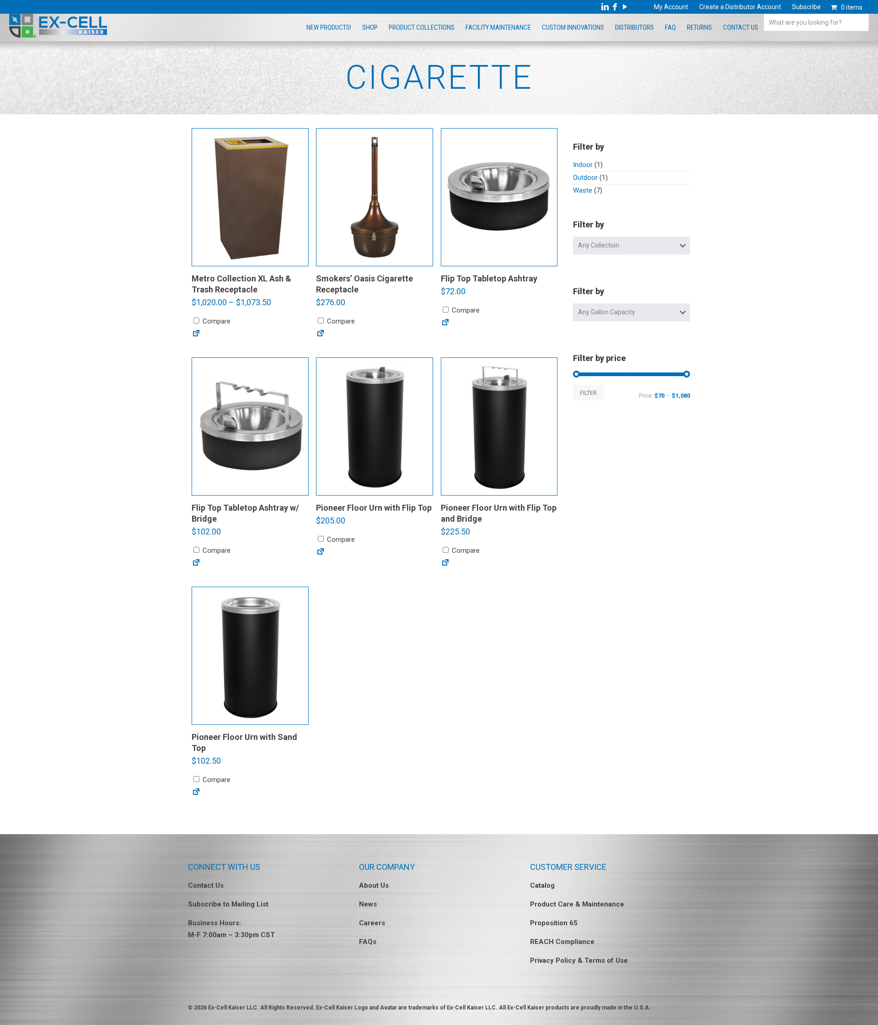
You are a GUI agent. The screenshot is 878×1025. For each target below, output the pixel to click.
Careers (372, 923)
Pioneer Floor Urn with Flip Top (374, 507)
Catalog (542, 885)
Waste (582, 190)
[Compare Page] (196, 335)
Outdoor (585, 177)
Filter (588, 392)
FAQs (367, 942)
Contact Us (206, 885)
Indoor (583, 165)
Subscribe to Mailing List (228, 904)
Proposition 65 (554, 923)
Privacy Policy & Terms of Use (579, 960)
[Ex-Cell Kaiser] (58, 35)
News (368, 904)
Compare (215, 321)
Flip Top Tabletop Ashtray (489, 278)
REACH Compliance (562, 942)
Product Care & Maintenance (577, 904)
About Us (374, 885)
